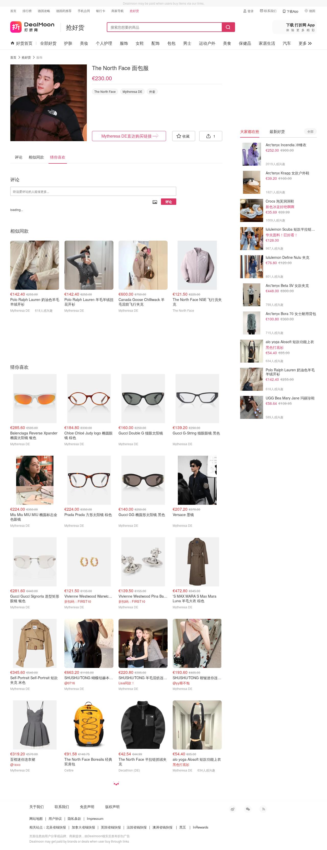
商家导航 (117, 10)
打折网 (32, 26)
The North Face (105, 91)
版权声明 (112, 806)
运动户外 (207, 43)
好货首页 (24, 43)
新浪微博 (232, 809)
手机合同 (84, 10)
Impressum (95, 818)
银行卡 (100, 10)
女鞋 (140, 43)
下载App (292, 11)
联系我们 (270, 10)
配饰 (155, 43)
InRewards (200, 827)
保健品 (245, 43)
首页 (13, 10)
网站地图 (36, 818)
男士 (187, 43)
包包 (171, 43)
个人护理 (104, 43)
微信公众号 (248, 809)
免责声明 (87, 806)
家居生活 (267, 43)
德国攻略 (44, 10)
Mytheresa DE (132, 91)
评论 (168, 201)
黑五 (182, 827)
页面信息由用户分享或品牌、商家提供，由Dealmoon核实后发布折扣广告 (79, 836)
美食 (227, 43)
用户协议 (55, 818)
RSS (263, 809)
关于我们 (36, 806)
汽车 (287, 43)
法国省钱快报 (137, 827)
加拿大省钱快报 (83, 827)
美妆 (84, 43)
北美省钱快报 (56, 827)
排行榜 (27, 10)
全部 (310, 131)
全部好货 (48, 43)
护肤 (68, 43)
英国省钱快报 (111, 827)
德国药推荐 (64, 10)
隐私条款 (74, 818)
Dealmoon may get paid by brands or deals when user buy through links (79, 841)
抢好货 (134, 10)
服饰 (124, 43)
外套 (152, 91)
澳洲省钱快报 (162, 827)
